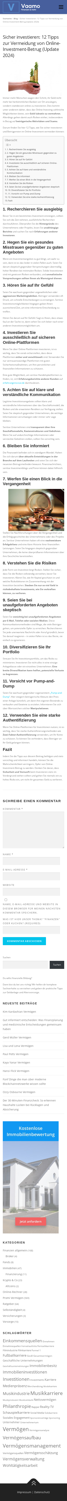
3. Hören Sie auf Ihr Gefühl (19, 159)
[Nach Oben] (33, 1483)
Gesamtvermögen (42, 1355)
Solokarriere (51, 1412)
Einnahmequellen (12, 1346)
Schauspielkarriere (16, 1412)
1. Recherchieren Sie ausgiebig (21, 149)
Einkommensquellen (22, 1340)
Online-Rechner (13, 1292)
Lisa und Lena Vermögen (18, 1046)
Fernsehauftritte (29, 1346)
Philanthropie (17, 1406)
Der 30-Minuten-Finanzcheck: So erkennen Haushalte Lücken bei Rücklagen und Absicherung (29, 1105)
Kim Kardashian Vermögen (19, 1011)
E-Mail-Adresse (15, 869)
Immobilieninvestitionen (25, 1372)
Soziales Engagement (16, 1417)
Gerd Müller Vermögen (17, 1037)
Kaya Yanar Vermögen (16, 1062)
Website (9, 885)
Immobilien (10, 1268)
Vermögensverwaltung (23, 1459)
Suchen (6, 957)
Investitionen (16, 1379)
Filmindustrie (10, 1350)
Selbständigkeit (12, 1310)
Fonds (6, 1262)
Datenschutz (42, 1492)
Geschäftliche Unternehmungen (23, 1360)
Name (8, 854)
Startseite (7, 18)
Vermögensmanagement (32, 1445)
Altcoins (10, 1286)
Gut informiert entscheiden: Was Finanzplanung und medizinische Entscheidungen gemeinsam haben (33, 1024)
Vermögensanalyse (39, 1430)
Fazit (10, 200)
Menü (61, 7)
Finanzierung (14, 1274)
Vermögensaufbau (22, 1438)
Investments (37, 1380)
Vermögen (16, 1429)
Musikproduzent (11, 1400)
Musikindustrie (16, 1393)
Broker (10, 1256)
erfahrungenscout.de (14, 382)
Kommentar (13, 809)
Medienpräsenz (15, 1386)
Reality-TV (47, 1407)
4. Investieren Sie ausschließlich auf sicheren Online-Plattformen (32, 165)
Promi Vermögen (13, 1298)
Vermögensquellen (13, 1453)
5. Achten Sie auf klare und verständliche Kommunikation (26, 171)
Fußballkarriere (14, 1355)
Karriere (50, 1380)
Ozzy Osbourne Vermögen (19, 1092)
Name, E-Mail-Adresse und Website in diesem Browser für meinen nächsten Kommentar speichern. (31, 908)
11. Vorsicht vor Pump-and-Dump (24, 193)
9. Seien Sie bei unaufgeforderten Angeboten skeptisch (33, 186)
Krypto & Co (10, 1280)
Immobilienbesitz (43, 1365)
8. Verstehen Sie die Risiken (20, 183)
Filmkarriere (24, 1350)
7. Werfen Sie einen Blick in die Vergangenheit (29, 179)
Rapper (35, 1407)
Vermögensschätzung (41, 1453)
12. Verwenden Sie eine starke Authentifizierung (31, 197)
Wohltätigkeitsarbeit (20, 1465)
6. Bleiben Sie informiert (18, 176)
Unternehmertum (29, 1422)
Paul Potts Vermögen (15, 1054)
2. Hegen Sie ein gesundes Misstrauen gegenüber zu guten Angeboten (32, 154)
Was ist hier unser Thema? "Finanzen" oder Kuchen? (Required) (31, 921)
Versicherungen (13, 1316)
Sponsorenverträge (39, 1418)
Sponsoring (54, 1418)
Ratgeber (8, 1304)
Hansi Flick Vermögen (16, 1071)
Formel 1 (36, 1350)
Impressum (24, 1492)
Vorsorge (8, 1321)
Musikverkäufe (26, 1400)
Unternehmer (11, 1422)
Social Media (37, 1412)
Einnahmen (48, 1341)
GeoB (30, 1355)
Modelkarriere (50, 1386)
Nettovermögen (45, 1400)
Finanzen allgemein (15, 1250)
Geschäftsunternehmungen (16, 1366)
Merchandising (35, 1386)
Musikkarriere (46, 1393)
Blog (16, 18)
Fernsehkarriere (45, 1346)
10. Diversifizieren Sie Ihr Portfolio (24, 190)
